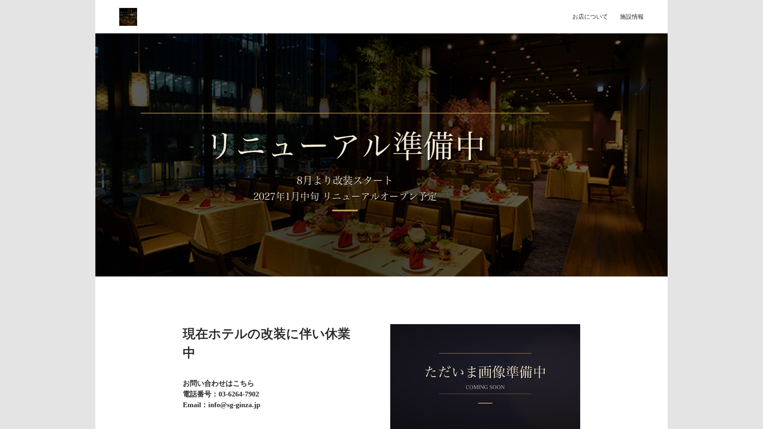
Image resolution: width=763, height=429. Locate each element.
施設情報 (632, 17)
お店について (590, 17)
